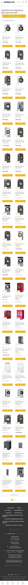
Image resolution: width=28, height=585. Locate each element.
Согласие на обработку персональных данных (13, 522)
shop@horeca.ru (15, 542)
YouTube (17, 529)
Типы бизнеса (18, 512)
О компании (10, 507)
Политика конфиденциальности (14, 519)
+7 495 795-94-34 (10, 533)
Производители (18, 510)
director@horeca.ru (15, 546)
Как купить (8, 510)
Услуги (19, 507)
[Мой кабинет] (23, 2)
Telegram (14, 529)
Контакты (8, 512)
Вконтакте (10, 529)
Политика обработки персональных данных (13, 516)
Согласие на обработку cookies (14, 525)
